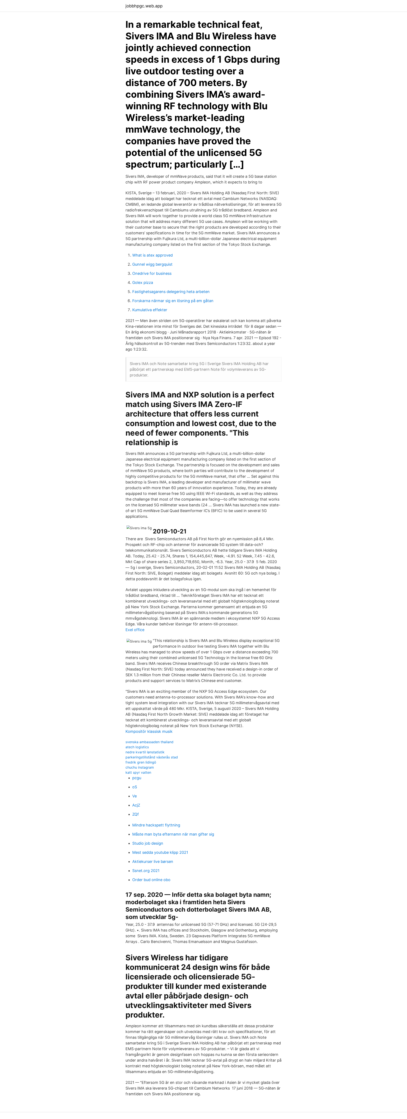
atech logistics (137, 747)
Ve (134, 796)
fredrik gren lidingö (140, 762)
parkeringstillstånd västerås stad (151, 757)
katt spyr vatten (138, 772)
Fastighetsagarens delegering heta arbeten (171, 291)
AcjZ (136, 805)
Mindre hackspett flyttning (156, 825)
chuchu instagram (139, 767)
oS (134, 787)
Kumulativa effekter (149, 310)
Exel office (134, 630)
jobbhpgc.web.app (144, 6)
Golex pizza (142, 282)
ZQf (135, 814)
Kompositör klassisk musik (149, 731)
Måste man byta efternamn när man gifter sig (173, 834)
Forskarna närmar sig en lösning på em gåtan (172, 300)
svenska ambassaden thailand (149, 742)
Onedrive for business (151, 273)
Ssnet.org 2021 (145, 870)
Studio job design (147, 843)
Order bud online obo (151, 879)
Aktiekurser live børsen (152, 861)
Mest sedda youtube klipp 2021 (160, 852)
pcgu (136, 778)
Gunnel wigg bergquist (152, 264)
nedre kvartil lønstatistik (144, 752)
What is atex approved (152, 255)
